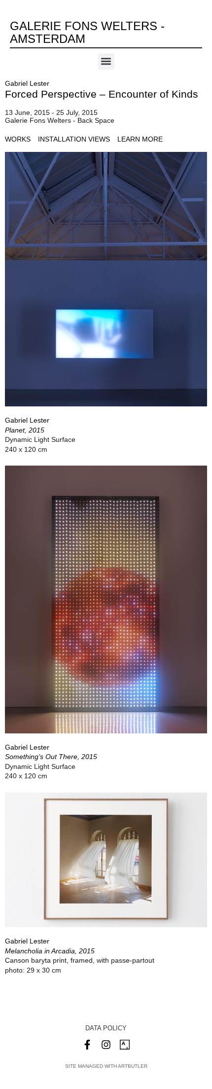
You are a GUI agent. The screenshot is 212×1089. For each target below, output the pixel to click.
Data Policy (106, 1028)
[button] (106, 61)
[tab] (18, 139)
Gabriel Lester (27, 83)
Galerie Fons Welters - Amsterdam (87, 32)
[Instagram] (106, 1045)
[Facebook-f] (87, 1045)
